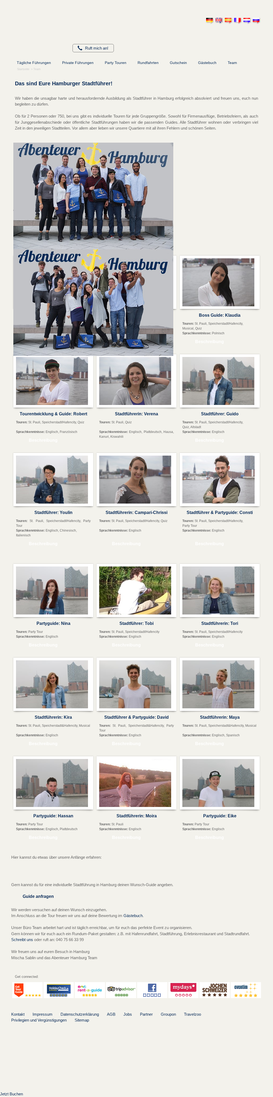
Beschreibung (209, 341)
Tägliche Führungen (34, 63)
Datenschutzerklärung (80, 1014)
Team (232, 63)
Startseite (23, 69)
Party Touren (115, 63)
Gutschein (178, 63)
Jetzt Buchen (11, 1094)
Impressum (43, 1014)
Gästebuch (207, 63)
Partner (146, 1014)
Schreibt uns (22, 939)
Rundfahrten (148, 63)
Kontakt (18, 1014)
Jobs (127, 1014)
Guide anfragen (38, 896)
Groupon (168, 1014)
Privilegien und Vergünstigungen (39, 1020)
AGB (111, 1014)
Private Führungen (78, 63)
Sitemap (82, 1020)
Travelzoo (192, 1014)
